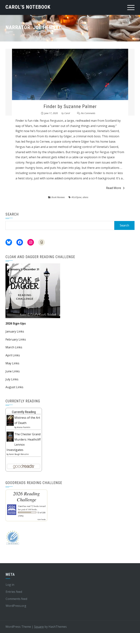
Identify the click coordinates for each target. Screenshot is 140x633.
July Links (11, 379)
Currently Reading (24, 412)
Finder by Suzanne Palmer (70, 106)
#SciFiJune (76, 197)
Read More (113, 188)
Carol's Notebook (27, 7)
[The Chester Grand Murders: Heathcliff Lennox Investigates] (10, 436)
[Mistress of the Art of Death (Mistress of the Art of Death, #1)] (10, 420)
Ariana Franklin (23, 427)
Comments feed (16, 599)
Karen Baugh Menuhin (19, 454)
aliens (85, 197)
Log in (10, 585)
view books (41, 519)
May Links (12, 363)
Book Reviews (58, 197)
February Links (15, 339)
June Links (12, 371)
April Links (12, 355)
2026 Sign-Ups (15, 323)
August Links (14, 387)
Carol (67, 113)
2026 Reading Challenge (26, 496)
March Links (13, 347)
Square (39, 627)
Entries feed (14, 592)
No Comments (88, 113)
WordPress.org (16, 606)
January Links (14, 331)
